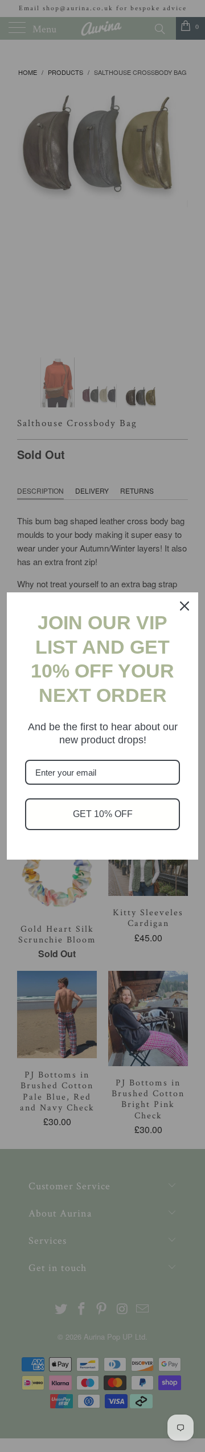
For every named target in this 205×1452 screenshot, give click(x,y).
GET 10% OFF (103, 814)
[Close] (184, 606)
